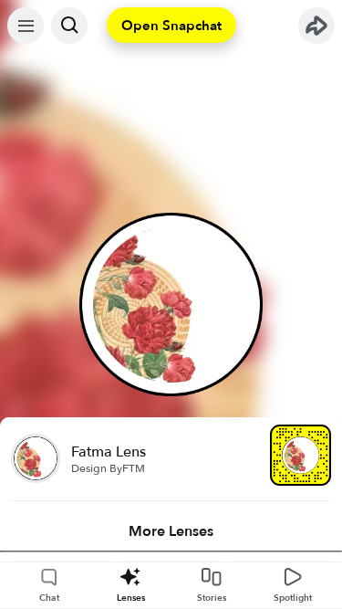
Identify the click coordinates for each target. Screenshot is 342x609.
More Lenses (171, 531)
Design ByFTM (108, 468)
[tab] (171, 531)
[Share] (316, 25)
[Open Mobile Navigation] (25, 25)
